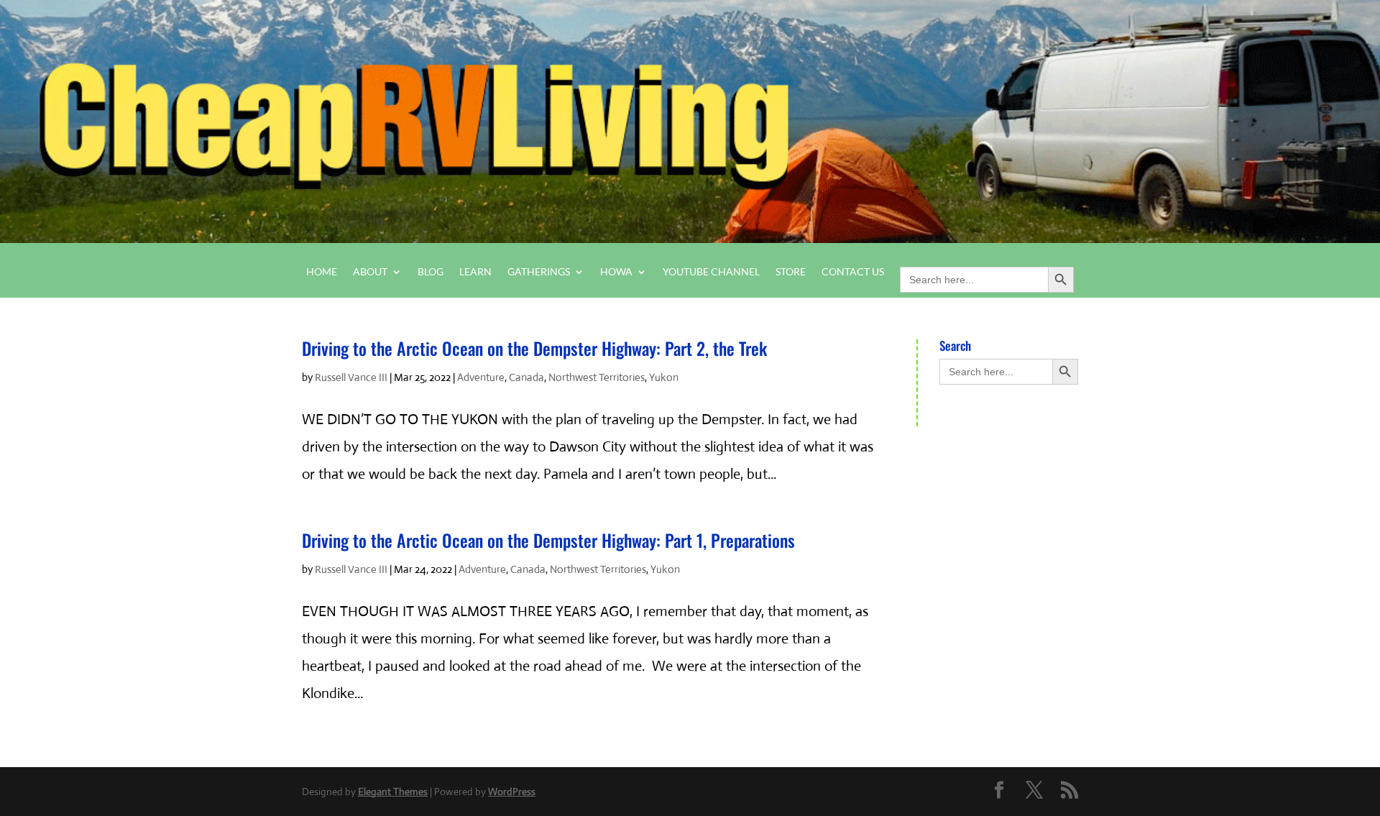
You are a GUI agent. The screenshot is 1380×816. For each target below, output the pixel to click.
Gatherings (538, 272)
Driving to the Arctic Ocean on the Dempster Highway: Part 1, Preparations (548, 540)
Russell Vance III (351, 377)
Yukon (663, 377)
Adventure (481, 377)
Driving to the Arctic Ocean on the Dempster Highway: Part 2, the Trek (534, 348)
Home (321, 272)
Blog (430, 272)
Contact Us (853, 272)
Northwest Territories (596, 377)
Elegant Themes (393, 791)
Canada (526, 377)
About (370, 272)
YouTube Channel (711, 272)
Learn (475, 272)
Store (791, 272)
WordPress (511, 791)
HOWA (616, 272)
